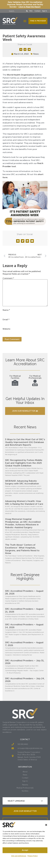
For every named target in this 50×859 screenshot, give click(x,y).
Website (6, 329)
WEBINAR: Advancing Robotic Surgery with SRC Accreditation (22, 482)
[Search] (27, 11)
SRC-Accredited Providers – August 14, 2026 (24, 626)
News (36, 54)
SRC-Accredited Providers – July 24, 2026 (25, 680)
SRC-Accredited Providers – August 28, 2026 (24, 592)
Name (6, 310)
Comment (8, 278)
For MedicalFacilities (15, 377)
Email (6, 320)
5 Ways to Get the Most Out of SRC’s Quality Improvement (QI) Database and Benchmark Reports (25, 442)
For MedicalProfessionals (35, 377)
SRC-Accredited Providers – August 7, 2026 (24, 644)
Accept (25, 850)
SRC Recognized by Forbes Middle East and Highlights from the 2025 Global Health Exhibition (23, 463)
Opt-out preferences (18, 856)
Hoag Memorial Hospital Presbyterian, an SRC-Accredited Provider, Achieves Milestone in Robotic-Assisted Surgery (23, 523)
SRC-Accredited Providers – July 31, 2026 (24, 662)
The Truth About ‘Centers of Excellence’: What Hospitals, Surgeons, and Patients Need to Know (22, 549)
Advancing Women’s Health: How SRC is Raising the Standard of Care (24, 502)
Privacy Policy (33, 856)
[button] (46, 825)
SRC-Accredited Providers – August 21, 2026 (24, 610)
